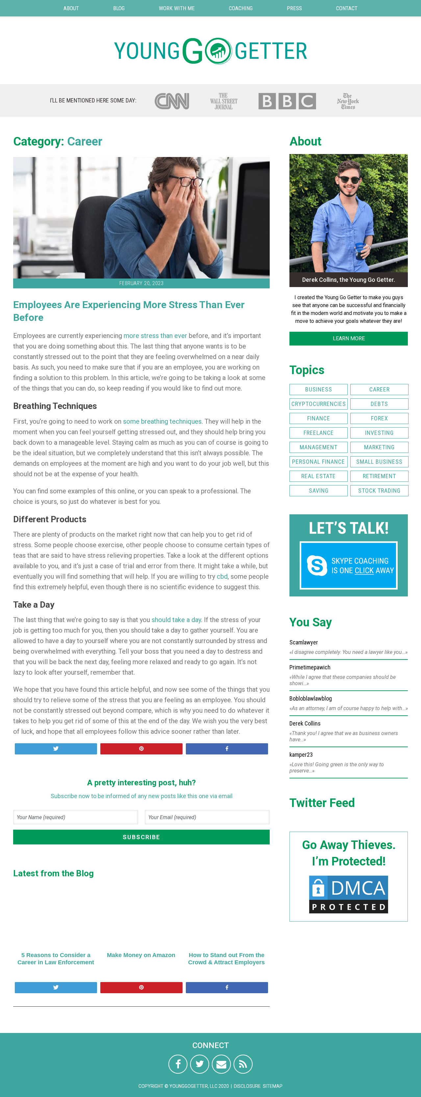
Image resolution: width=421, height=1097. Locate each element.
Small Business (379, 461)
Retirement (379, 476)
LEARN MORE (349, 338)
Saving (319, 490)
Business (318, 389)
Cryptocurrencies (318, 403)
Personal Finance (318, 461)
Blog (119, 8)
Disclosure (247, 1086)
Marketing (379, 447)
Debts (379, 403)
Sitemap (273, 1086)
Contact (347, 8)
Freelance (319, 432)
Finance (318, 418)
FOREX (379, 418)
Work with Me (177, 8)
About (71, 8)
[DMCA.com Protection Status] (349, 913)
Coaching (241, 8)
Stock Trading (379, 490)
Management (318, 447)
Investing (379, 432)
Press (294, 8)
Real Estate (318, 476)
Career (84, 141)
